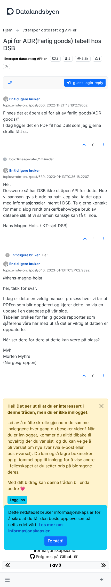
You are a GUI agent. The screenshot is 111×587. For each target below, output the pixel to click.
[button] (7, 580)
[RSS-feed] (6, 66)
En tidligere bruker (24, 99)
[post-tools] (103, 145)
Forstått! (56, 540)
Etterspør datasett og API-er (25, 59)
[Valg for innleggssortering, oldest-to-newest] (10, 83)
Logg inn (17, 500)
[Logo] (33, 11)
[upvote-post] (84, 145)
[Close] (101, 406)
